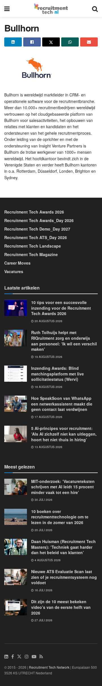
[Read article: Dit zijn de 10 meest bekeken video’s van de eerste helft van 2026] (15, 607)
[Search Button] (95, 8)
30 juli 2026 (43, 500)
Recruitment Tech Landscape (32, 246)
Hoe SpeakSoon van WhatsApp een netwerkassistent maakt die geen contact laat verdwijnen (61, 403)
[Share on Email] (89, 42)
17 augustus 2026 (48, 417)
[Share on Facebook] (32, 42)
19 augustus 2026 (48, 357)
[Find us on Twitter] (19, 657)
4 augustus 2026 (47, 560)
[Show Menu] (7, 8)
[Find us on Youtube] (34, 657)
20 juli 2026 (43, 530)
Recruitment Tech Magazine (31, 254)
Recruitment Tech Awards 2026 (34, 212)
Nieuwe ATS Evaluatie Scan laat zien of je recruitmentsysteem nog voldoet (64, 577)
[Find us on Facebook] (12, 657)
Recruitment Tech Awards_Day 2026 (39, 220)
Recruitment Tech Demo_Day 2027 (37, 229)
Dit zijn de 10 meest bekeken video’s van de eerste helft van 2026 (61, 607)
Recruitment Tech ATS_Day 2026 (35, 237)
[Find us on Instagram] (27, 657)
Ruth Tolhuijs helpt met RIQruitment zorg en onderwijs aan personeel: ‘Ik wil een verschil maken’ (64, 341)
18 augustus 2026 (48, 387)
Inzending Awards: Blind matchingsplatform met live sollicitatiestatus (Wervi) (57, 373)
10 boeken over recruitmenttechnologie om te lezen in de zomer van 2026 (59, 516)
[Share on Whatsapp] (70, 42)
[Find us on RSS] (41, 657)
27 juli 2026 (43, 620)
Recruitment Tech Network (49, 667)
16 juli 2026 (43, 590)
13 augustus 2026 (48, 447)
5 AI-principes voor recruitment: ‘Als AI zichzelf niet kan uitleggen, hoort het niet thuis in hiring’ (64, 433)
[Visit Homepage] (51, 8)
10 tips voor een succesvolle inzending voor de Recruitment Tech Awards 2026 (61, 307)
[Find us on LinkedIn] (6, 657)
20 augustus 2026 (48, 321)
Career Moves (17, 263)
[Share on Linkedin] (13, 42)
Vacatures (13, 271)
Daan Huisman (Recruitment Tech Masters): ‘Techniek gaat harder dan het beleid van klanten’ (63, 547)
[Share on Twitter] (51, 42)
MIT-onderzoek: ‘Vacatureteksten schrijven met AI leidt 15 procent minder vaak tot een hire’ (63, 486)
